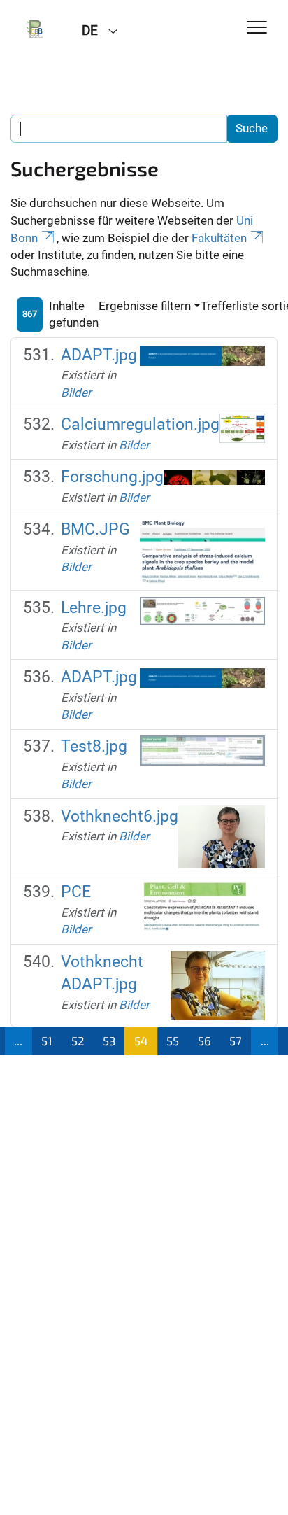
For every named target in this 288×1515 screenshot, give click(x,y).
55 (172, 1041)
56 (204, 1041)
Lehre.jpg (94, 607)
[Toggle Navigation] (257, 28)
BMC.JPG (95, 529)
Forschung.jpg (112, 476)
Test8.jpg (94, 746)
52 (78, 1041)
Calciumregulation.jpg (140, 424)
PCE (76, 891)
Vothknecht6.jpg (119, 816)
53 (109, 1041)
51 (46, 1041)
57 (235, 1041)
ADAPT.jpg (99, 355)
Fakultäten (219, 238)
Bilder (76, 393)
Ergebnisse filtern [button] (145, 306)
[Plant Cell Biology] (35, 29)
